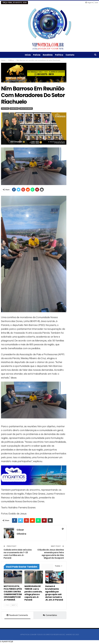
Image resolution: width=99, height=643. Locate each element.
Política (59, 54)
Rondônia (48, 54)
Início (28, 54)
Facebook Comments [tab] (18, 615)
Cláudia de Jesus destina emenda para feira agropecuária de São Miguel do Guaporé (50, 553)
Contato (70, 54)
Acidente (8, 572)
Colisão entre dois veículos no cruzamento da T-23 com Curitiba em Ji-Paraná (18, 553)
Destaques (29, 572)
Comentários (51, 615)
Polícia (36, 54)
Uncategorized (26, 108)
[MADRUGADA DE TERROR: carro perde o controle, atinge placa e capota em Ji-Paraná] (33, 577)
